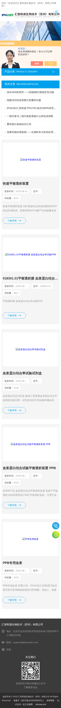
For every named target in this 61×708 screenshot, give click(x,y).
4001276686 (55, 525)
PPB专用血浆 (12, 563)
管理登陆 (50, 700)
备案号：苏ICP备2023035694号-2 (29, 700)
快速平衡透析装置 (16, 183)
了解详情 (12, 220)
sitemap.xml (40, 704)
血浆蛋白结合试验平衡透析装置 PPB (29, 468)
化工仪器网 (28, 704)
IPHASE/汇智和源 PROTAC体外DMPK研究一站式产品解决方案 (32, 108)
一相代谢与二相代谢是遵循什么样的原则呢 (30, 116)
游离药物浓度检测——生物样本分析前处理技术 (32, 132)
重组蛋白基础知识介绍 (19, 124)
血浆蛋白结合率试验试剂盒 (22, 373)
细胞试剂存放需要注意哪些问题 (24, 100)
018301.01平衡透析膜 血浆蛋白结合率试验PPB (30, 278)
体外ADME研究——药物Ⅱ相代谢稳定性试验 (30, 92)
